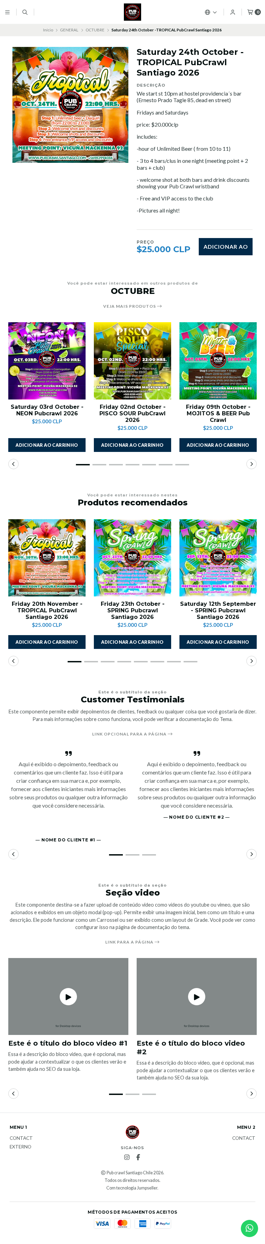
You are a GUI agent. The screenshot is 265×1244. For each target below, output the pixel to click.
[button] (83, 464)
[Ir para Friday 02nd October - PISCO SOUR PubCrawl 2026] (132, 360)
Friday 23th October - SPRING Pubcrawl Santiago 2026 (133, 610)
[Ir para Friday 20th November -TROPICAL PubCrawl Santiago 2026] (47, 557)
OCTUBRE (95, 30)
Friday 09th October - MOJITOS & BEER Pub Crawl (218, 413)
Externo (20, 1147)
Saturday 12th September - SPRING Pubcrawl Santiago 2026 (218, 610)
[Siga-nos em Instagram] (126, 1157)
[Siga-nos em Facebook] (138, 1157)
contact (21, 1138)
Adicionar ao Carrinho (226, 249)
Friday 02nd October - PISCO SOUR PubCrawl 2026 (132, 413)
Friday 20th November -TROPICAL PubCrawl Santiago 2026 (47, 610)
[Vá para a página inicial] (132, 12)
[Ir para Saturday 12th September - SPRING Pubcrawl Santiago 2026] (218, 557)
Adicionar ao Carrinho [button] (47, 445)
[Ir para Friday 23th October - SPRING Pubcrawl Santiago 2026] (132, 557)
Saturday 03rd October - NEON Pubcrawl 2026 (47, 410)
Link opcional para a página (130, 734)
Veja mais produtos (130, 306)
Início (48, 30)
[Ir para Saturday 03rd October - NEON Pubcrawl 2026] (47, 360)
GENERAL (69, 30)
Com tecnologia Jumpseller (131, 1188)
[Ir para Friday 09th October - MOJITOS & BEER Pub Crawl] (218, 360)
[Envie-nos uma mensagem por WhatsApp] (249, 1228)
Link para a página (130, 942)
